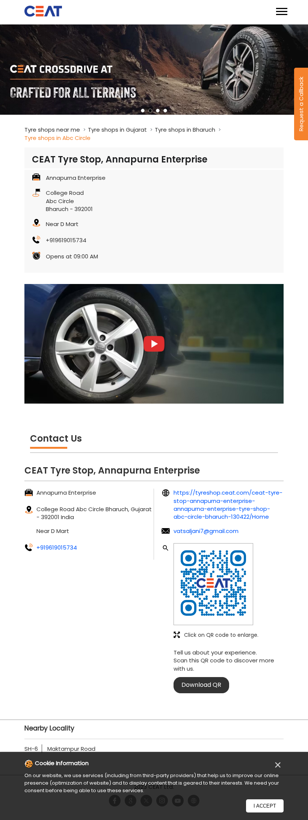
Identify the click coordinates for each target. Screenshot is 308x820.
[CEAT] (43, 12)
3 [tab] (158, 110)
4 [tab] (165, 110)
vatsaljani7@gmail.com (206, 531)
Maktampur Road (71, 749)
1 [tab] (143, 110)
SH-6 (31, 749)
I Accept (265, 806)
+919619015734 (66, 240)
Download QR (201, 684)
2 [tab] (150, 110)
